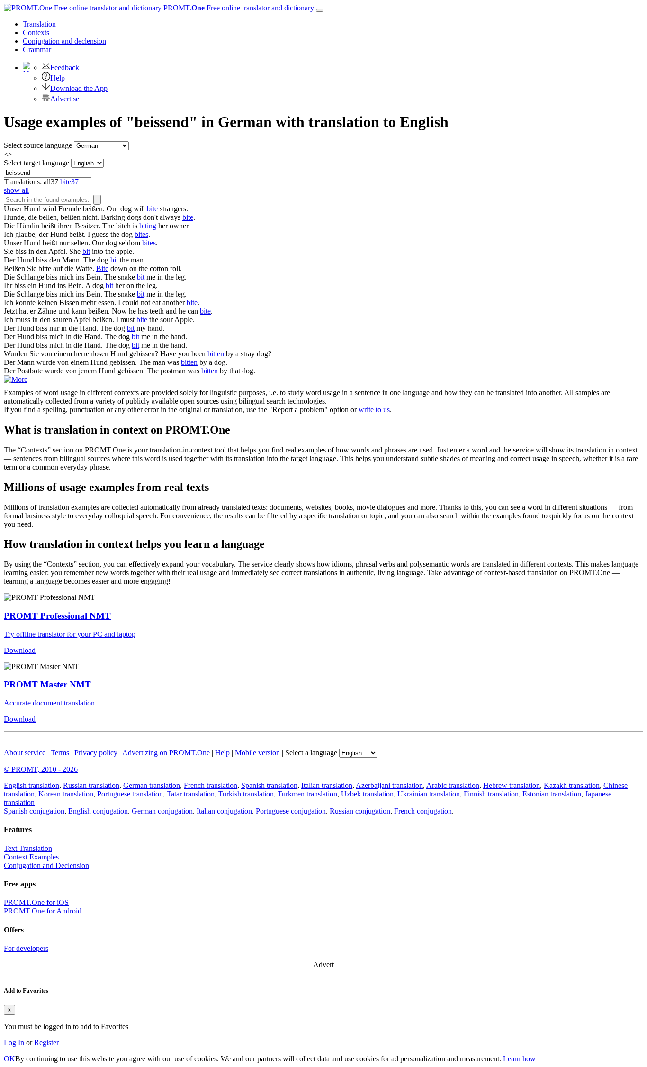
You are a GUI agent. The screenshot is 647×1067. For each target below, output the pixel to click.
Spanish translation (269, 785)
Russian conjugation (360, 811)
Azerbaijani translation (389, 785)
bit (86, 251)
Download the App (79, 88)
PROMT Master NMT (47, 684)
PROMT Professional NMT (57, 616)
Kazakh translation (572, 785)
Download (20, 650)
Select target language (36, 163)
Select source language (38, 145)
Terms (60, 753)
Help (57, 78)
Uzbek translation (367, 794)
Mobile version (257, 753)
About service (24, 753)
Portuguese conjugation (291, 811)
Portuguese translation (130, 794)
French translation (210, 785)
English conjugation (98, 811)
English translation (31, 785)
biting (147, 226)
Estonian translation (551, 794)
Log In (14, 1043)
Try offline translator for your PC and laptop (69, 634)
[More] (15, 379)
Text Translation (28, 848)
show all (16, 190)
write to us (374, 410)
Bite (102, 268)
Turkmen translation (307, 794)
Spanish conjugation (34, 811)
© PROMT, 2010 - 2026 (41, 769)
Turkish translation (246, 794)
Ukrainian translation (428, 794)
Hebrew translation (511, 785)
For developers (26, 948)
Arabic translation (452, 785)
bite (152, 209)
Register (46, 1043)
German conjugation (162, 811)
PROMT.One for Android (42, 911)
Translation (39, 24)
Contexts (36, 32)
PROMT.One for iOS (36, 902)
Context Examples (31, 857)
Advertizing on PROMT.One (166, 753)
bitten (215, 354)
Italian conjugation (224, 811)
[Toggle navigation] (320, 10)
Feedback (64, 67)
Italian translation (326, 785)
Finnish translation (491, 794)
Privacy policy (95, 753)
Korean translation (65, 794)
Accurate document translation (49, 703)
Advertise (64, 99)
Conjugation (64, 41)
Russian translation (91, 785)
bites (141, 234)
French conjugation (423, 811)
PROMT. (238, 8)
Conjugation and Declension (46, 865)
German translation (151, 785)
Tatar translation (191, 794)
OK (9, 1059)
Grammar (37, 49)
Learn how (519, 1059)
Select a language (311, 753)
